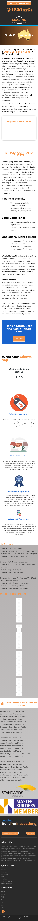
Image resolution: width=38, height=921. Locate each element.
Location (4, 874)
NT (2, 905)
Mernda (11, 756)
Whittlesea (12, 777)
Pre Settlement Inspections (14, 562)
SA (2, 900)
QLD (3, 891)
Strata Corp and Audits (12, 572)
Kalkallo (11, 746)
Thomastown (13, 770)
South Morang (14, 767)
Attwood (12, 711)
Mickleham (12, 762)
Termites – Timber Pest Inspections (17, 551)
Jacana (11, 743)
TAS (2, 908)
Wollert (11, 780)
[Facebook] (3, 913)
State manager (6, 883)
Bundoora (12, 719)
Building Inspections (11, 548)
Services (4, 872)
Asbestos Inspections (12, 586)
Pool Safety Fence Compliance (15, 583)
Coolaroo (12, 724)
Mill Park (12, 764)
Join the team (6, 881)
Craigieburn (13, 727)
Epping (11, 738)
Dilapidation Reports (11, 570)
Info (2, 876)
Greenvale (12, 740)
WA (2, 902)
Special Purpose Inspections (14, 588)
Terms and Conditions (19, 919)
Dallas (11, 730)
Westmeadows (14, 775)
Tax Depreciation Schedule (13, 556)
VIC (2, 897)
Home (3, 869)
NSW (3, 894)
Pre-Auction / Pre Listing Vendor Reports (18, 554)
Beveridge (12, 714)
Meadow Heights (15, 754)
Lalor (10, 751)
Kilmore (11, 748)
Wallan (11, 772)
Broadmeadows (14, 716)
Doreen (11, 732)
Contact (4, 879)
